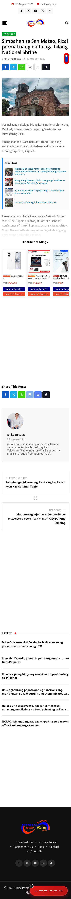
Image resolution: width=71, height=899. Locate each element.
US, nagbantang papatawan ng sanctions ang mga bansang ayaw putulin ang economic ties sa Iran (34, 693)
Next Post (55, 510)
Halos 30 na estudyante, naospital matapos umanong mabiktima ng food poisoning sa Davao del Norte (40, 172)
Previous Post (18, 478)
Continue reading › (35, 242)
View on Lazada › (14, 289)
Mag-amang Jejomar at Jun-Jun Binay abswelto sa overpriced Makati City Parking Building (36, 519)
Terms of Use (25, 842)
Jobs (41, 846)
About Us (36, 851)
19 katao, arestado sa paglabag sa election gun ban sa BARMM (39, 192)
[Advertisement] (35, 340)
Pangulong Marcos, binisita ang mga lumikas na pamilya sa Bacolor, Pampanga (40, 182)
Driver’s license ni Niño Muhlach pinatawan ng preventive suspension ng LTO (32, 644)
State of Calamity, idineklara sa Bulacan (35, 202)
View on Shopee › (14, 294)
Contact (54, 846)
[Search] (67, 23)
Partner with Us (23, 846)
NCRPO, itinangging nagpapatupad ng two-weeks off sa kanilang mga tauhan (35, 723)
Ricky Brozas (13, 59)
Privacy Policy (47, 842)
